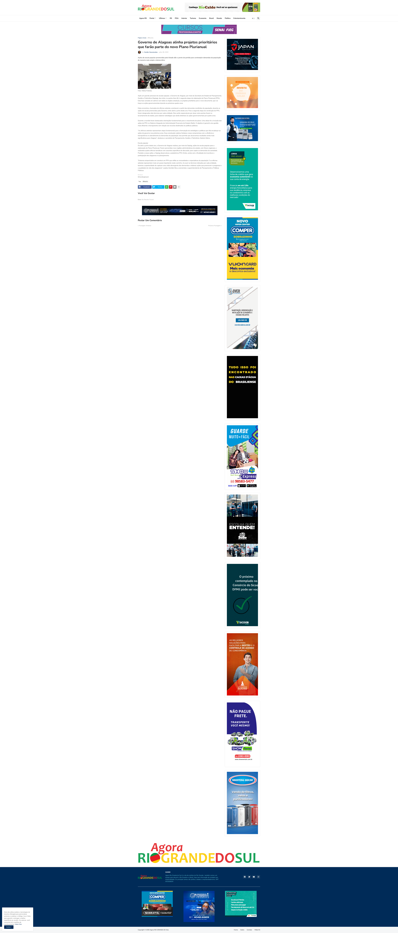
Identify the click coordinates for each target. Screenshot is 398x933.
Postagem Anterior (145, 226)
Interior (184, 18)
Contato (249, 930)
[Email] (175, 187)
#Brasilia (150, 38)
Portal (152, 18)
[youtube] (254, 877)
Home (236, 930)
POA (176, 18)
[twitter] (249, 877)
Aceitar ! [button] (8, 927)
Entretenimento (239, 18)
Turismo (193, 18)
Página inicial (142, 38)
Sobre (242, 930)
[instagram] (258, 877)
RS (171, 18)
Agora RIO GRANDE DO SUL (159, 930)
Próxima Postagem (214, 226)
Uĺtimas (162, 18)
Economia (202, 18)
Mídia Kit (257, 930)
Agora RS (143, 18)
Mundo (219, 18)
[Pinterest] (170, 187)
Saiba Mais (18, 924)
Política (228, 18)
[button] (253, 18)
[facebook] (244, 877)
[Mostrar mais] (179, 187)
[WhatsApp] (166, 187)
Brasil (211, 18)
